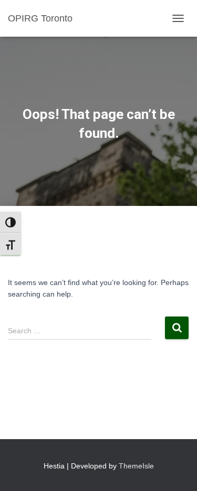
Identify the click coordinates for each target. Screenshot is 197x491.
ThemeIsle (136, 466)
